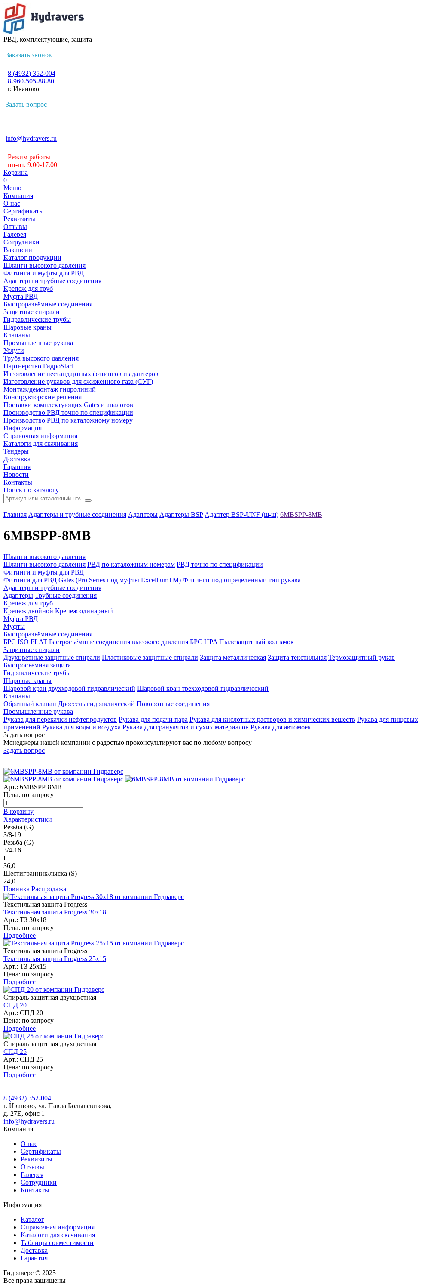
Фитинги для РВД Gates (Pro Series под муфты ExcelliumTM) (92, 580)
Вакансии (17, 249)
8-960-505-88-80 (31, 81)
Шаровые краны (27, 327)
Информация (22, 428)
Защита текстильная (297, 657)
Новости (16, 474)
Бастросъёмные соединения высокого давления (118, 642)
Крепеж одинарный (84, 611)
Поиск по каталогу (31, 490)
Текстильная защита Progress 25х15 (54, 958)
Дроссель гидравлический (96, 703)
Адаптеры (143, 514)
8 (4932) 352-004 (31, 73)
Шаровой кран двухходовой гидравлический (69, 688)
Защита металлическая (233, 657)
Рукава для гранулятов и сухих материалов (185, 727)
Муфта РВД (20, 296)
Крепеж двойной (28, 611)
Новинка (16, 889)
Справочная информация (40, 435)
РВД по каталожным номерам (131, 564)
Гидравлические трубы (37, 319)
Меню (12, 188)
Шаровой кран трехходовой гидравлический (203, 688)
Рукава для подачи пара (153, 719)
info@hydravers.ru (31, 138)
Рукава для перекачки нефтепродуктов (60, 719)
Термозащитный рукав (361, 657)
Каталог (32, 1219)
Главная (15, 514)
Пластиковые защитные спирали (150, 657)
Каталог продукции (32, 257)
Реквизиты (19, 218)
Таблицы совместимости (57, 1242)
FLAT (39, 642)
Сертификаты (23, 211)
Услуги (13, 350)
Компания (18, 195)
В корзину (18, 811)
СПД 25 (15, 1051)
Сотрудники (21, 242)
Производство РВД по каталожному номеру (68, 420)
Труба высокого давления (41, 358)
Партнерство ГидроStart (38, 366)
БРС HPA (203, 642)
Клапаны (16, 335)
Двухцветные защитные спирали (51, 657)
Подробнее (19, 935)
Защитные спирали (31, 311)
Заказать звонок (29, 55)
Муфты (14, 626)
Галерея (14, 234)
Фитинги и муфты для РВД (43, 273)
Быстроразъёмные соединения (47, 304)
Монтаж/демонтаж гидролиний (49, 389)
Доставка (17, 459)
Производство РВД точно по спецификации (68, 412)
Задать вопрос (26, 104)
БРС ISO (16, 642)
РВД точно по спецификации (220, 564)
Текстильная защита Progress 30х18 (54, 912)
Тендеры (16, 451)
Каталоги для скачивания (40, 443)
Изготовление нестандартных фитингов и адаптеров (81, 373)
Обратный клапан (29, 703)
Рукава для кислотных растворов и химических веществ (272, 719)
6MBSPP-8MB (301, 514)
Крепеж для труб (28, 288)
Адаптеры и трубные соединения (52, 280)
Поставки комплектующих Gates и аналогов (68, 404)
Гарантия (17, 466)
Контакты (17, 482)
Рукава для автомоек (281, 727)
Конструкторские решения (42, 397)
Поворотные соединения (173, 703)
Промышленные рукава (38, 342)
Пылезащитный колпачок (256, 642)
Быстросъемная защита (37, 665)
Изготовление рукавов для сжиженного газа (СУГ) (78, 381)
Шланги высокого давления (44, 265)
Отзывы (15, 226)
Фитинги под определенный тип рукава (242, 580)
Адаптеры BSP (181, 514)
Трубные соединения (66, 595)
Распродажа (48, 889)
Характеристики (27, 819)
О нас (11, 203)
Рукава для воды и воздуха (81, 727)
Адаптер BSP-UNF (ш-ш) (241, 514)
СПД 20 (15, 1005)
